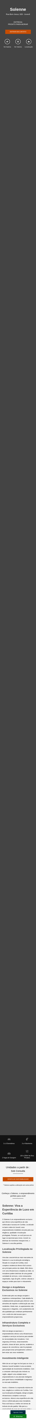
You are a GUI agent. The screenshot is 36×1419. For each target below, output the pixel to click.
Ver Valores (18, 47)
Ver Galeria (7, 47)
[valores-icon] (18, 41)
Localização (29, 47)
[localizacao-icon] (28, 41)
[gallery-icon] (7, 41)
